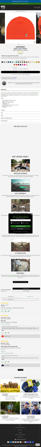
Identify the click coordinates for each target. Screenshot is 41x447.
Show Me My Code (20, 226)
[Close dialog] (31, 214)
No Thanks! (20, 229)
